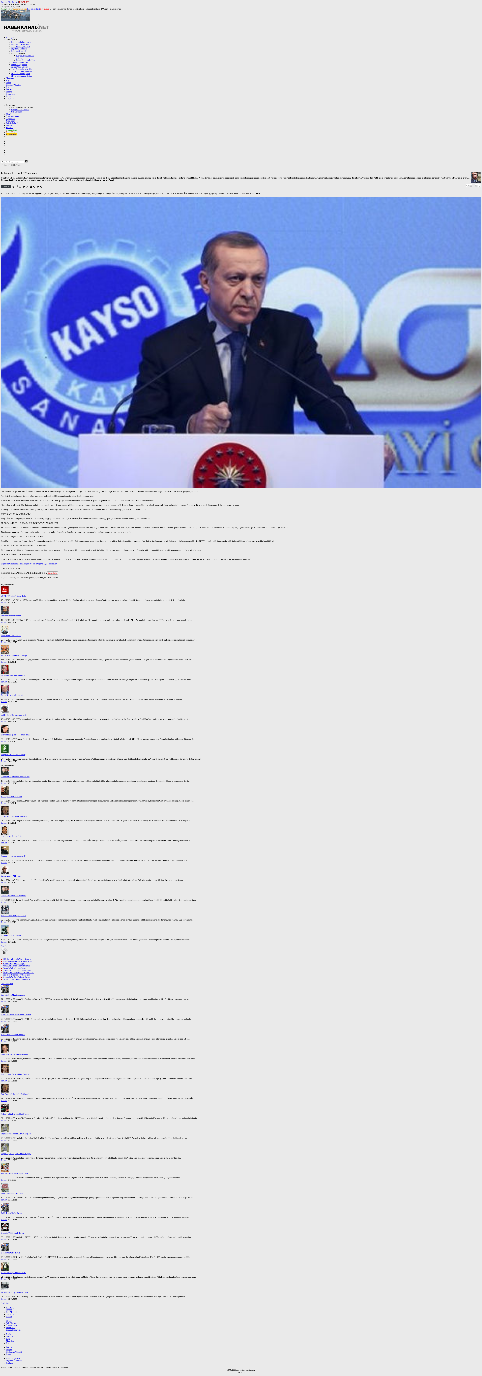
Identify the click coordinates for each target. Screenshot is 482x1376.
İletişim (15, 2)
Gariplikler (10, 98)
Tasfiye (9, 125)
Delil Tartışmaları (13, 1358)
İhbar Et (9, 1347)
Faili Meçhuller (12, 1312)
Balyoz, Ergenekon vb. (25, 55)
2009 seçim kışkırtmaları (20, 46)
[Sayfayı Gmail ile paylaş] (17, 187)
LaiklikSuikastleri (13, 123)
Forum (8, 83)
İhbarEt (9, 89)
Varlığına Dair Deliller (20, 109)
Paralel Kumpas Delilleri (26, 60)
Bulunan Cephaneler (19, 51)
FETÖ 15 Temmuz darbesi (21, 76)
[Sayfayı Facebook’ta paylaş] (24, 187)
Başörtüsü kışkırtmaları (20, 44)
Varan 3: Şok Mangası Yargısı (14, 968)
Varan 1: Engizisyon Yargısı (14, 963)
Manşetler (10, 78)
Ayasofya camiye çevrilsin (21, 69)
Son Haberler (6, 946)
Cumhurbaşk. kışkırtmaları (21, 42)
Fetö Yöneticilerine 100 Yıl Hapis (16, 975)
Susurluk (9, 128)
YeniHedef (10, 121)
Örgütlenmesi (11, 1325)
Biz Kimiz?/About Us (14, 1352)
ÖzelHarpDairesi (12, 116)
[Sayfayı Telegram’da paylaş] (41, 187)
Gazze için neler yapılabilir (21, 71)
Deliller (9, 1316)
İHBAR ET (24, 2)
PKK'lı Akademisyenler (20, 74)
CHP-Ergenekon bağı (19, 62)
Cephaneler (10, 1363)
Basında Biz (6, 2)
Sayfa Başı (5, 1303)
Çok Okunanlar (7, 984)
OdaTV (19, 58)
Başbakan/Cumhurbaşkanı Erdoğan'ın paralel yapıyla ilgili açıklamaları (29, 564)
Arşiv (8, 80)
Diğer (8, 87)
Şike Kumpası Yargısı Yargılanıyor (16, 979)
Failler (8, 96)
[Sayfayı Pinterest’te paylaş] (38, 187)
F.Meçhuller (11, 94)
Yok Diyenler (16, 112)
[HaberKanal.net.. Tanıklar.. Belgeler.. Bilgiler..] (26, 31)
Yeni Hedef (10, 1328)
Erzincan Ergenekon (19, 65)
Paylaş (5, 186)
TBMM (9, 114)
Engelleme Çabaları (19, 49)
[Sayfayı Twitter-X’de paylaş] (27, 187)
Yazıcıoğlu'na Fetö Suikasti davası (16, 977)
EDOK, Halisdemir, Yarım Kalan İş (17, 959)
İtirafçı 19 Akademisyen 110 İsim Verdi (18, 972)
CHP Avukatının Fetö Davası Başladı (18, 970)
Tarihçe (9, 92)
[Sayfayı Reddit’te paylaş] (34, 187)
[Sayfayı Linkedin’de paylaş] (31, 187)
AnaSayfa (10, 37)
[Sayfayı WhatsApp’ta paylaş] (20, 187)
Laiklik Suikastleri (13, 1330)
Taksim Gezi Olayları (19, 67)
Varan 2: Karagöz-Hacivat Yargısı (16, 966)
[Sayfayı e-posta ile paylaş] (13, 187)
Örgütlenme (10, 119)
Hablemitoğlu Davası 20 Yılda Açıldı (17, 961)
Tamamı (4, 602)
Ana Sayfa (10, 1307)
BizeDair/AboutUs (13, 85)
